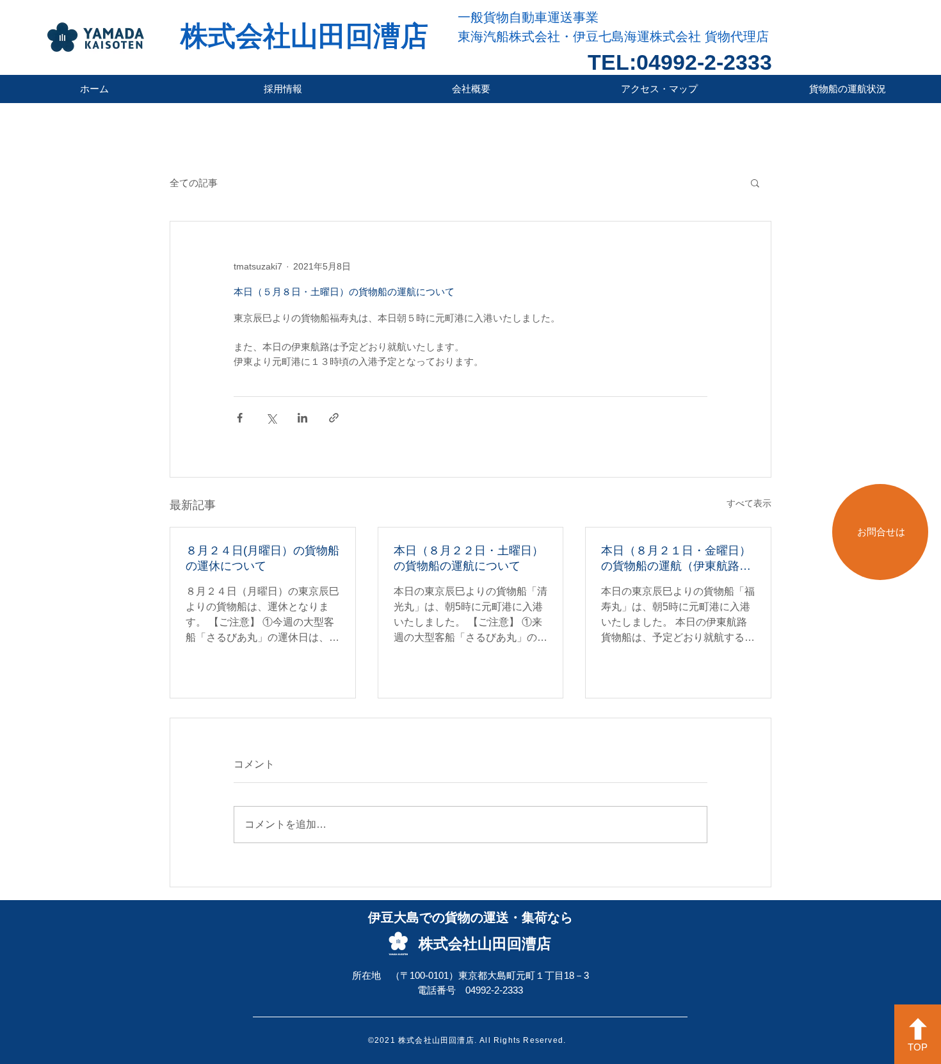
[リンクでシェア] (334, 418)
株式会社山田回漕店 (304, 35)
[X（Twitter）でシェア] (271, 418)
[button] (755, 182)
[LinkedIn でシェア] (302, 418)
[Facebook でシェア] (240, 418)
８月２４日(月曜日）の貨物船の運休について (262, 558)
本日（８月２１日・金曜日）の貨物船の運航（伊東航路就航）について (676, 559)
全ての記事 (194, 182)
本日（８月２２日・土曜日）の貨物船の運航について (468, 558)
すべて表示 (749, 503)
